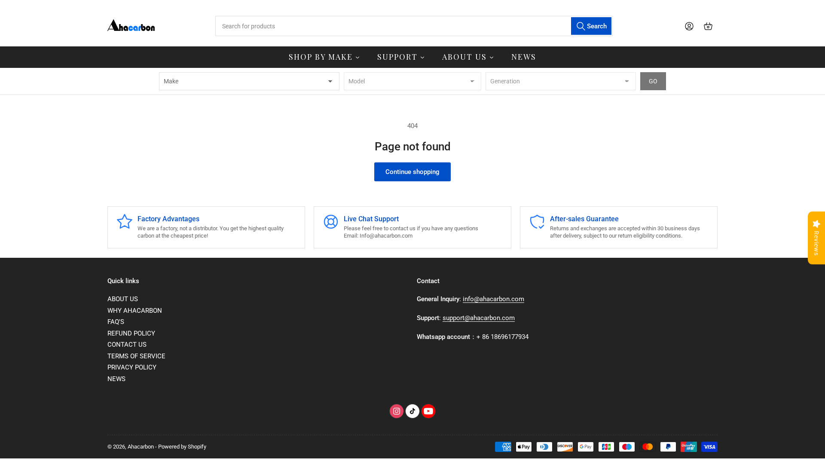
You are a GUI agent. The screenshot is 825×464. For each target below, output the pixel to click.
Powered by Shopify (182, 446)
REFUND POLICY (131, 333)
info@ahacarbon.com (493, 299)
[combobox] (413, 26)
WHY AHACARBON (134, 310)
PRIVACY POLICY (131, 367)
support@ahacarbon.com (479, 318)
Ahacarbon (141, 446)
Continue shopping (412, 172)
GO (653, 81)
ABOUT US (122, 299)
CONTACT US (127, 344)
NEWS (116, 379)
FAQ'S (115, 322)
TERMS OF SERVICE (136, 356)
